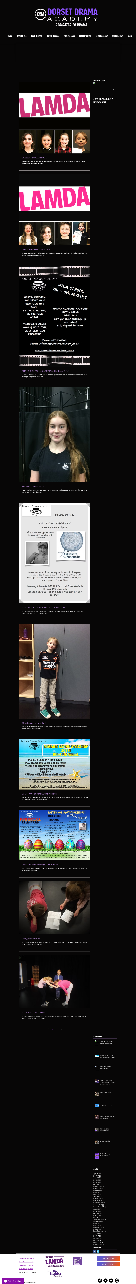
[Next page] (61, 1029)
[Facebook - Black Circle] (100, 1280)
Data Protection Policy (26, 1258)
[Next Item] (113, 89)
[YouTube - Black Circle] (111, 1280)
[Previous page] (48, 1029)
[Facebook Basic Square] (94, 1251)
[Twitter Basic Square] (98, 1251)
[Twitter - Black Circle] (105, 1280)
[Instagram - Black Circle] (117, 1280)
